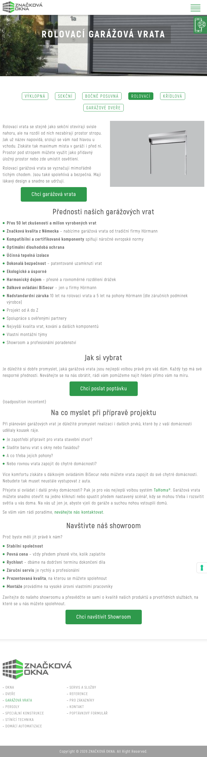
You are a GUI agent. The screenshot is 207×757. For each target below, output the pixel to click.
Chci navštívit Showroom (103, 617)
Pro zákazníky (82, 700)
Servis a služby (83, 687)
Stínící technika (19, 719)
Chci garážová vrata (54, 194)
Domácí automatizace (23, 726)
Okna (9, 687)
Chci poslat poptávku (103, 388)
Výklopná (35, 96)
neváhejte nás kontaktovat (78, 512)
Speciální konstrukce (24, 713)
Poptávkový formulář (89, 713)
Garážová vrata (18, 700)
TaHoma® (162, 490)
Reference (79, 694)
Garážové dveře (103, 108)
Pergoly (12, 707)
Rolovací (140, 96)
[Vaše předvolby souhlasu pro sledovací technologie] (202, 568)
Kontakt (77, 707)
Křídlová (172, 96)
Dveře (10, 694)
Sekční (65, 96)
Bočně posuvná (102, 96)
